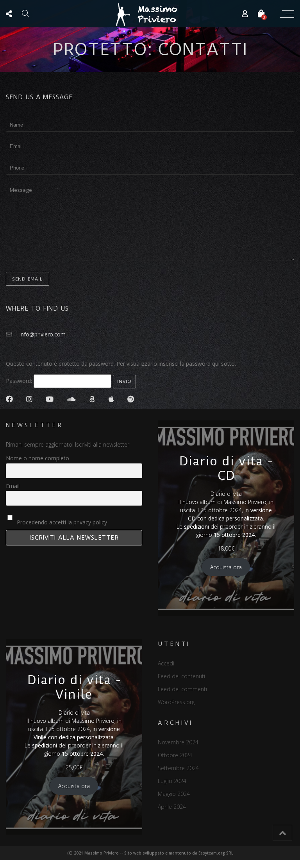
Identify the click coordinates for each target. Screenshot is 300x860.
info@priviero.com (43, 334)
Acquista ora (226, 567)
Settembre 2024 (178, 768)
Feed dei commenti (182, 689)
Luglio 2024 (172, 781)
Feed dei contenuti (181, 676)
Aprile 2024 (172, 806)
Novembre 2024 (178, 742)
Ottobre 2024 (175, 755)
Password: (20, 380)
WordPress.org (176, 702)
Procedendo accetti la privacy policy (61, 522)
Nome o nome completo (37, 458)
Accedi (166, 663)
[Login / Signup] (245, 13)
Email (13, 486)
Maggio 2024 (174, 793)
